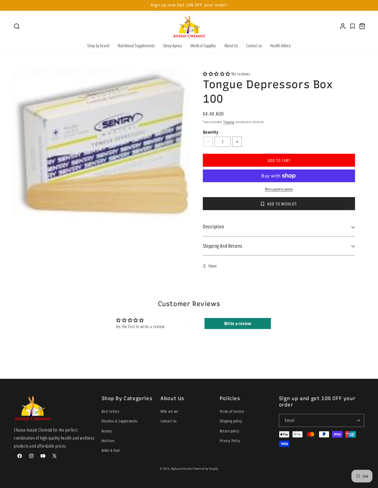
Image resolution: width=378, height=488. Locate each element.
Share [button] (212, 265)
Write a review (237, 323)
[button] (17, 26)
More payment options (279, 189)
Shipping (228, 121)
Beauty (107, 431)
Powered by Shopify (205, 468)
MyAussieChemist (182, 468)
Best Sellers (111, 411)
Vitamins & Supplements (120, 421)
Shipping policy (231, 421)
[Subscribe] (358, 420)
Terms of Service (232, 411)
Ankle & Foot (111, 450)
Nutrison (108, 440)
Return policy (229, 431)
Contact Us (168, 421)
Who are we (169, 411)
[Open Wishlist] (352, 26)
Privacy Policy (230, 440)
